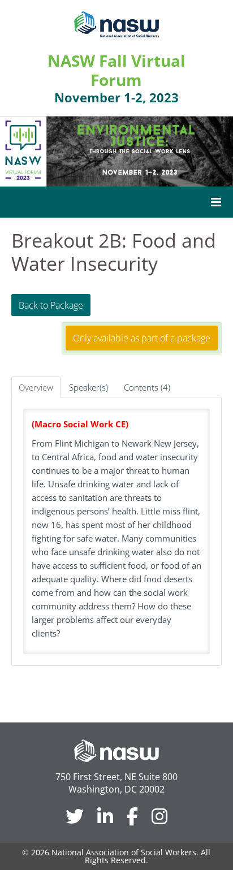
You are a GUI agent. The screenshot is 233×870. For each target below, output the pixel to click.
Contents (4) (147, 387)
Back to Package (51, 305)
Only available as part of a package (141, 338)
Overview (36, 387)
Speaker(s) (88, 387)
